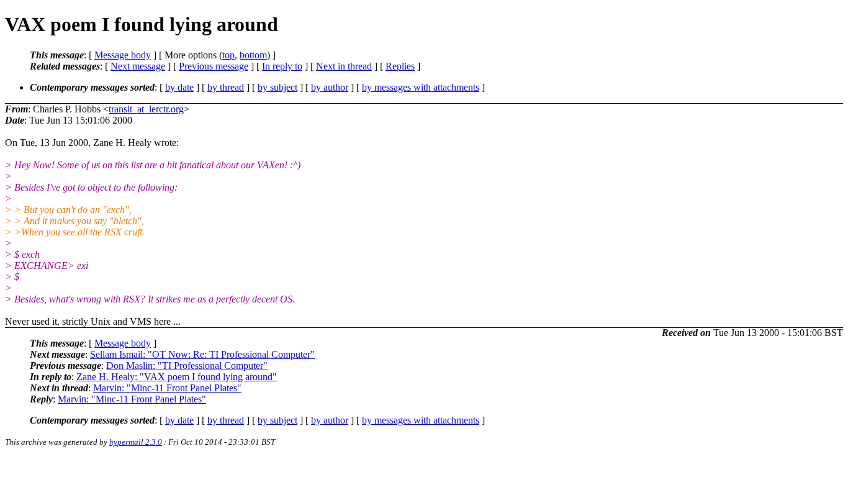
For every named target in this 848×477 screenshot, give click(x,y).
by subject (277, 87)
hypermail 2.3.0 (135, 442)
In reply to (282, 66)
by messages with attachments (420, 87)
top (228, 55)
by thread (225, 87)
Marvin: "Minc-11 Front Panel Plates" (167, 388)
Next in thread (344, 66)
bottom (253, 55)
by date (179, 87)
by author (329, 87)
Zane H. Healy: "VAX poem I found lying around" (176, 376)
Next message (138, 66)
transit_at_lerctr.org (146, 109)
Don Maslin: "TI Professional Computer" (187, 365)
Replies (400, 66)
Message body (122, 55)
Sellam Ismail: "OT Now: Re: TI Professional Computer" (202, 354)
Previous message (213, 66)
